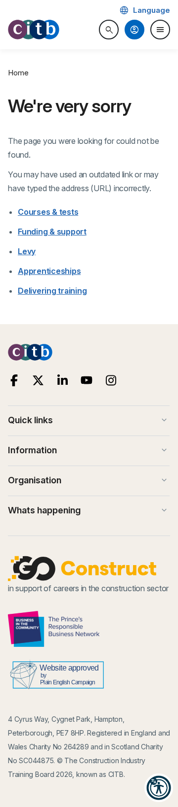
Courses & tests (48, 212)
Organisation (88, 480)
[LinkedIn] (62, 380)
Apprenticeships (49, 271)
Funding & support (52, 231)
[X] (38, 380)
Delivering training (52, 291)
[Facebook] (14, 380)
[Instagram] (111, 380)
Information (88, 450)
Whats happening (88, 510)
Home (18, 72)
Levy (27, 251)
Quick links (88, 420)
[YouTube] (87, 380)
